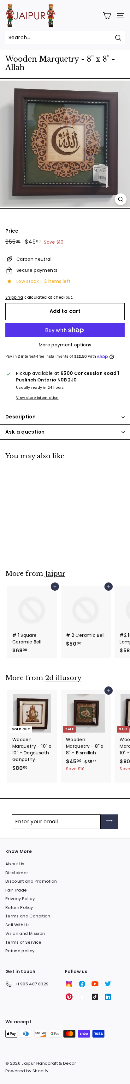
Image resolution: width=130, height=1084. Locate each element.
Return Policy (19, 907)
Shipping (14, 297)
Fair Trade (16, 890)
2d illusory (63, 678)
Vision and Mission (25, 933)
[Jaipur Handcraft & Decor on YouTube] (95, 984)
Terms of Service (23, 942)
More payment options (65, 345)
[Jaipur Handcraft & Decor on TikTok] (95, 997)
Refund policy (20, 951)
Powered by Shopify (26, 1071)
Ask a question (24, 432)
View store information (37, 397)
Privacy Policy (20, 899)
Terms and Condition (27, 916)
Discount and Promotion (31, 881)
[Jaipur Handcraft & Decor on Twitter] (108, 984)
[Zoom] (121, 199)
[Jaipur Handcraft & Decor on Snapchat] (82, 997)
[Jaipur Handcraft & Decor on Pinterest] (69, 997)
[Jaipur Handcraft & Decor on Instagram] (69, 984)
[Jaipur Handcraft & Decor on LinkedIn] (108, 997)
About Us (15, 864)
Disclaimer (16, 873)
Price (12, 231)
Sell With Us (17, 925)
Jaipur (55, 573)
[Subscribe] (109, 821)
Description (20, 416)
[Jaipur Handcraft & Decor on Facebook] (82, 984)
